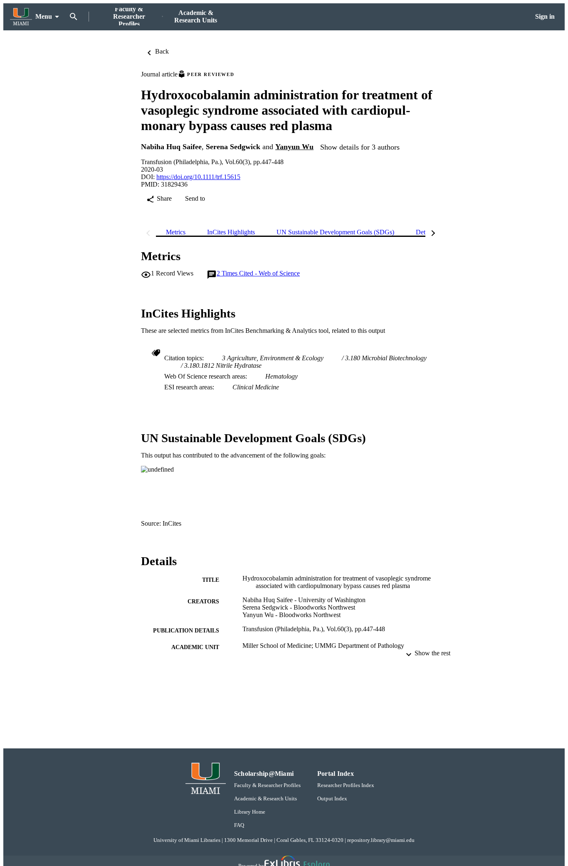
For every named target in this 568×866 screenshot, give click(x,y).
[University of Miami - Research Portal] (21, 16)
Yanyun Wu (294, 147)
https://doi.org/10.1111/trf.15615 (198, 176)
